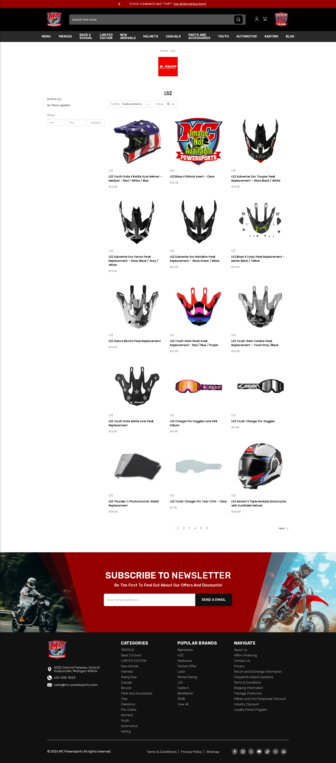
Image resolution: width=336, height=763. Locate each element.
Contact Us (242, 661)
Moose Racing (187, 677)
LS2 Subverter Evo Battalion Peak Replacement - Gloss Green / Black (194, 259)
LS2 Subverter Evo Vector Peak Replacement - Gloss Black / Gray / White (133, 261)
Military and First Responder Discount (260, 699)
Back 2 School (86, 36)
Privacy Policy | (193, 752)
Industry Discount (246, 704)
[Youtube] (259, 752)
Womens (127, 715)
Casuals (173, 36)
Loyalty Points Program (250, 710)
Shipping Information (248, 688)
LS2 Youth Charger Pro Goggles (253, 421)
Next (215, 4)
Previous (121, 4)
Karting (271, 36)
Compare (136, 142)
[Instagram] (243, 752)
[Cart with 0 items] (264, 19)
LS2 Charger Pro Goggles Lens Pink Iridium (193, 423)
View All (182, 704)
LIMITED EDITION (106, 36)
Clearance (128, 704)
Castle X (183, 688)
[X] (251, 752)
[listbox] (136, 104)
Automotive (246, 36)
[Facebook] (234, 752)
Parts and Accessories (199, 36)
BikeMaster (185, 693)
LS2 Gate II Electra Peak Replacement (135, 341)
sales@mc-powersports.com (76, 684)
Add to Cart (137, 148)
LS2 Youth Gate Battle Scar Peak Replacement (131, 423)
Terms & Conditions (247, 682)
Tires (124, 699)
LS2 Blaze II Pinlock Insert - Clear (192, 176)
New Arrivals (128, 36)
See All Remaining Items (190, 4)
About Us (240, 650)
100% (181, 699)
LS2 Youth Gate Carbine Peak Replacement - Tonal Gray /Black (254, 343)
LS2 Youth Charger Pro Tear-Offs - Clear (198, 501)
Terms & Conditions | (164, 752)
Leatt (181, 671)
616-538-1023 (64, 677)
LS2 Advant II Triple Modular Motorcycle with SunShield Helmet (258, 503)
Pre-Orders (128, 710)
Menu (46, 36)
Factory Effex (187, 666)
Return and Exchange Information (258, 671)
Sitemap (212, 752)
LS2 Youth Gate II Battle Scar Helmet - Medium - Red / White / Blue (135, 179)
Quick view (137, 134)
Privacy (239, 666)
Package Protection (248, 693)
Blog (290, 36)
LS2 (180, 682)
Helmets (150, 36)
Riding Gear (129, 677)
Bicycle (126, 688)
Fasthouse (184, 661)
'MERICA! (65, 36)
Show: (160, 104)
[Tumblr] (267, 752)
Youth (223, 36)
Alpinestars (185, 650)
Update (95, 122)
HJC (180, 655)
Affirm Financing (245, 655)
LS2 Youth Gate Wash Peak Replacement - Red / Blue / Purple (194, 343)
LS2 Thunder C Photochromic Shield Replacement (134, 503)
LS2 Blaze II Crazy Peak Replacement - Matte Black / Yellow (257, 259)
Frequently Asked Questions (253, 677)
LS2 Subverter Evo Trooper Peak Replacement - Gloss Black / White (255, 179)
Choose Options (137, 313)
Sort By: (115, 104)
